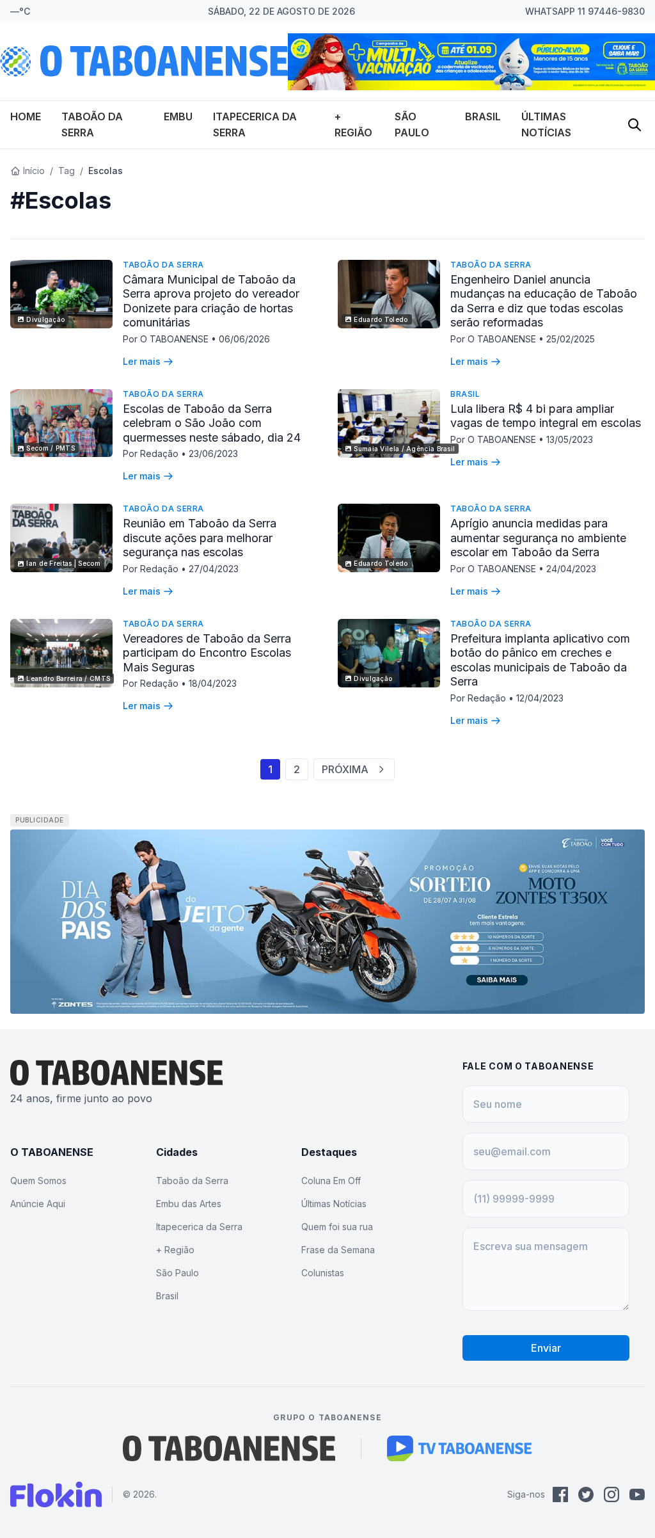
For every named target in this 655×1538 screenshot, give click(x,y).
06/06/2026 (244, 338)
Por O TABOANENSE (167, 338)
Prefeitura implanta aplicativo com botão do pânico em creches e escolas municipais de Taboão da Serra (540, 660)
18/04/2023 (213, 683)
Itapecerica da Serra (199, 1226)
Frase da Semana (338, 1249)
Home (25, 116)
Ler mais (142, 361)
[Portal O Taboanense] (229, 1448)
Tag (66, 170)
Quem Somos (38, 1180)
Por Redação (152, 453)
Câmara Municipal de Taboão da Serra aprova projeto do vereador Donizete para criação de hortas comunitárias (211, 301)
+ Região (175, 1249)
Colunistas (322, 1272)
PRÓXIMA (345, 769)
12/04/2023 (540, 698)
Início (34, 170)
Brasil (483, 116)
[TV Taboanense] (459, 1448)
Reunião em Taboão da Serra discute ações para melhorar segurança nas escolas (199, 538)
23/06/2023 (213, 453)
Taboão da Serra (163, 264)
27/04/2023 (214, 568)
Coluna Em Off (331, 1180)
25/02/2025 (570, 338)
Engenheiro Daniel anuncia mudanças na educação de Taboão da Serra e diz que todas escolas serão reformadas (543, 301)
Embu (178, 116)
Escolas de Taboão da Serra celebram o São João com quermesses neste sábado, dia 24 (212, 423)
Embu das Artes (188, 1203)
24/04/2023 (571, 568)
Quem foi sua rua (337, 1226)
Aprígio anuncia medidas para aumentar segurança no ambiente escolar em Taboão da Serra (538, 538)
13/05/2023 (569, 439)
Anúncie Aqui (37, 1203)
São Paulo (177, 1272)
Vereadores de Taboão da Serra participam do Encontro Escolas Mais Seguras (207, 653)
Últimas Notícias (334, 1203)
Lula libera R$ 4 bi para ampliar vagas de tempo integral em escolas (545, 416)
